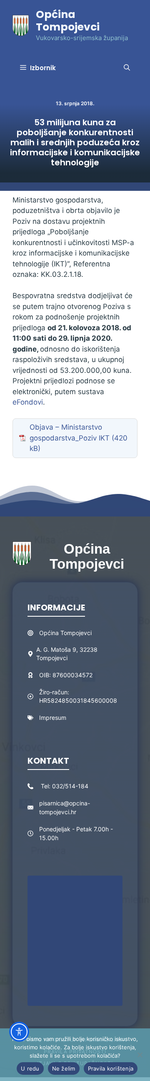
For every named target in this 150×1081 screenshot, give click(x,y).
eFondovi (27, 402)
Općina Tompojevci (68, 20)
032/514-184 (70, 786)
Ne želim (63, 1068)
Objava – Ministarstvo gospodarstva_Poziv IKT (70, 432)
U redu (30, 1068)
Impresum (52, 717)
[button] (126, 68)
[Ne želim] (139, 1055)
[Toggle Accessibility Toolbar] (19, 1032)
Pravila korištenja (111, 1068)
